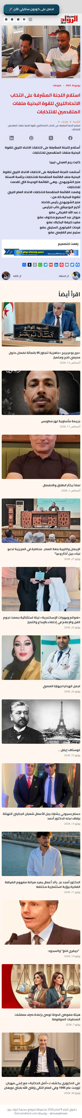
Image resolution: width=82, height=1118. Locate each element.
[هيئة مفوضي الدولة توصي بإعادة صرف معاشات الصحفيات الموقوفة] (41, 986)
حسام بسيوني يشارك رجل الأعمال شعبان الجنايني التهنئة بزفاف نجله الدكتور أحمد (41, 816)
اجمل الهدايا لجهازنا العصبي (61, 686)
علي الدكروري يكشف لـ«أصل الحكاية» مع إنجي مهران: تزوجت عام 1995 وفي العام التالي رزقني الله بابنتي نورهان (42, 1085)
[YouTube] (6, 19)
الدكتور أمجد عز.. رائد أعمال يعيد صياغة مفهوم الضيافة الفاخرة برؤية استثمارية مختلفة (42, 884)
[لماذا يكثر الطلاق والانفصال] (41, 457)
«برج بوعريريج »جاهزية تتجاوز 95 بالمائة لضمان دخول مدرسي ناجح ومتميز (44, 355)
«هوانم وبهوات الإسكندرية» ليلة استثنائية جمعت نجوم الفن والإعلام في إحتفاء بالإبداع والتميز (41, 620)
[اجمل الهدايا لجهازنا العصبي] (41, 657)
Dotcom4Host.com (25, 1113)
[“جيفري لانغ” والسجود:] (41, 922)
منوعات (57, 85)
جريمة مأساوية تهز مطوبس (60, 421)
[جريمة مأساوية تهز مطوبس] (41, 393)
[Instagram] (12, 19)
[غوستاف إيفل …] (41, 721)
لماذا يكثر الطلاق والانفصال (61, 485)
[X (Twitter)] (18, 19)
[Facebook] (24, 19)
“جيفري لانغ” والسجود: (64, 951)
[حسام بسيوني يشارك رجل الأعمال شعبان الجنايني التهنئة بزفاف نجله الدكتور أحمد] (41, 785)
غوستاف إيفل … (69, 750)
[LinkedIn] (11, 138)
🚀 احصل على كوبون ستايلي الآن (31, 9)
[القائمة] (30, 19)
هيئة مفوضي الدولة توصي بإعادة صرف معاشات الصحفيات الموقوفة (47, 1017)
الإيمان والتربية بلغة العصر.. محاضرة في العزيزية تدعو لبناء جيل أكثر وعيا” (43, 551)
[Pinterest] (31, 138)
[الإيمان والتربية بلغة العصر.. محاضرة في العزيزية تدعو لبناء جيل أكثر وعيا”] (41, 521)
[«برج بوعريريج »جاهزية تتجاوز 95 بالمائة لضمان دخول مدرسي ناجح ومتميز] (41, 324)
